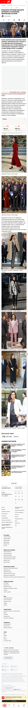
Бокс (5, 633)
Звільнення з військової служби (10, 568)
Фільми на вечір (7, 601)
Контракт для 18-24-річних (9, 573)
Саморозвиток (7, 616)
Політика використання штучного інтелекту (6, 525)
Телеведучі (4, 515)
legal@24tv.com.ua (16, 689)
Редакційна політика (6, 511)
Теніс (5, 637)
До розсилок (8, 657)
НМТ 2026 (6, 614)
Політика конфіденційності (7, 522)
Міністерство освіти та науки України (12, 611)
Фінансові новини (8, 586)
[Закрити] (25, 697)
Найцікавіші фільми (8, 597)
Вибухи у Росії (7, 560)
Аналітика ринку (7, 624)
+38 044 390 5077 (18, 488)
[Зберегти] (24, 20)
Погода (5, 545)
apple (14, 666)
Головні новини (7, 536)
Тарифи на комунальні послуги (10, 588)
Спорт (5, 632)
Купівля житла (7, 625)
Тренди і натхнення (8, 627)
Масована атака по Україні (9, 558)
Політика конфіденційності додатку (7, 528)
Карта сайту (17, 523)
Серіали (5, 605)
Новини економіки (8, 581)
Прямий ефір (6, 540)
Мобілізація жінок (7, 571)
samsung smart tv (14, 670)
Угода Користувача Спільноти (19, 508)
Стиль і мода (9, 5)
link (15, 493)
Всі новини (6, 535)
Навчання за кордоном (9, 618)
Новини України (7, 538)
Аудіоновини (6, 543)
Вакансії (16, 516)
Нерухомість (7, 622)
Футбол (5, 635)
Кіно (5, 596)
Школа (5, 612)
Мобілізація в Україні (9, 566)
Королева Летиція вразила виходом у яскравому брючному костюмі (20, 5)
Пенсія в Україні (7, 591)
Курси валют (6, 584)
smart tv (5, 670)
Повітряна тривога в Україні (10, 556)
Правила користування (6, 520)
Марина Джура (7, 16)
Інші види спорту (7, 640)
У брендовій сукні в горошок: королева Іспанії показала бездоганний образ (13, 93)
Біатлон (5, 638)
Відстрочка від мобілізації (9, 575)
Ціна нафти (6, 583)
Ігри (16, 525)
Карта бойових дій (8, 553)
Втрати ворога (7, 562)
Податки (5, 590)
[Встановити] (14, 699)
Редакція (3, 509)
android (5, 666)
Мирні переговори (8, 555)
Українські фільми (8, 599)
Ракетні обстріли (7, 551)
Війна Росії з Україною (9, 550)
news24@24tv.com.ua (6, 488)
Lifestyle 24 (3, 5)
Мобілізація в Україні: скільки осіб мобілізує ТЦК (14, 577)
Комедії (5, 603)
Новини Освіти (7, 609)
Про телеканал (5, 513)
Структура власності (19, 518)
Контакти (17, 514)
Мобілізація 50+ (7, 570)
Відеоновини (6, 542)
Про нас (3, 507)
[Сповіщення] (26, 2)
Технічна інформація (19, 512)
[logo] (8, 2)
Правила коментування (19, 510)
